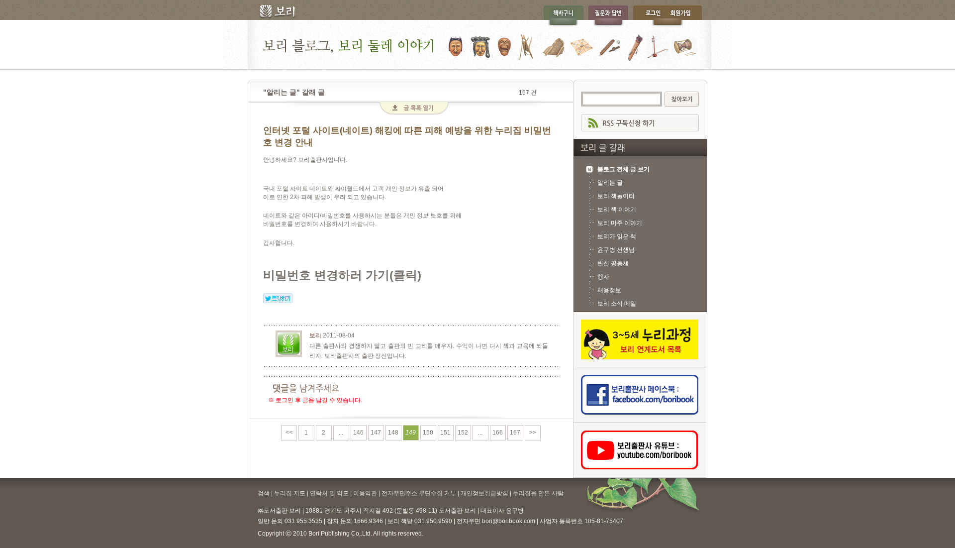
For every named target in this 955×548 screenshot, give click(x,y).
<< (289, 432)
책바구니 (563, 15)
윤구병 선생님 (616, 249)
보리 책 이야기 (616, 209)
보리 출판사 (274, 12)
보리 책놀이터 (616, 196)
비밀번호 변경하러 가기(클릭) (342, 275)
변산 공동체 (613, 263)
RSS (640, 122)
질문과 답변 (608, 15)
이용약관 (365, 493)
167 (515, 432)
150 (428, 432)
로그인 (650, 15)
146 (358, 432)
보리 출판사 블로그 (477, 44)
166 (497, 432)
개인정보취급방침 (484, 493)
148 (393, 432)
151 (445, 432)
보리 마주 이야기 (619, 222)
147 (376, 432)
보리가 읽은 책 (616, 236)
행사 (603, 276)
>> (532, 432)
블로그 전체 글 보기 (623, 169)
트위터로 (277, 298)
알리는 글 (610, 182)
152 (463, 432)
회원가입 (685, 15)
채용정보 (609, 290)
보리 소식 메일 (616, 303)
